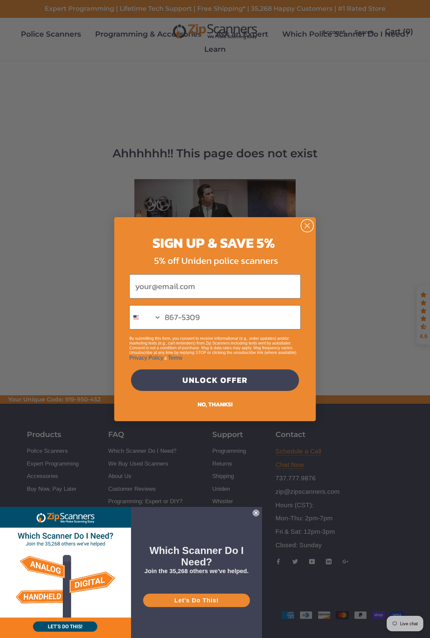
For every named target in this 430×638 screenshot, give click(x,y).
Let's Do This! (196, 600)
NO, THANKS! (215, 404)
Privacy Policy (146, 358)
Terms (175, 358)
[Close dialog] (307, 226)
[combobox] (145, 317)
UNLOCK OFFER (215, 380)
